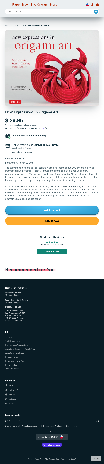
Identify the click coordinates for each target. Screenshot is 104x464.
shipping (17, 125)
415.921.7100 (10, 315)
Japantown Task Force (14, 353)
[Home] (34, 5)
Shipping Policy (11, 357)
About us (9, 337)
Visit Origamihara (12, 341)
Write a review (52, 251)
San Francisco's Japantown (16, 345)
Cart (97, 4)
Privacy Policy (11, 365)
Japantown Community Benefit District (21, 349)
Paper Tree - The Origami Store (47, 459)
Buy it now (52, 220)
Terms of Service (12, 369)
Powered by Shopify (68, 459)
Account (92, 4)
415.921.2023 (10, 318)
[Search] (96, 12)
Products (16, 25)
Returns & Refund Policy (15, 361)
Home (7, 25)
